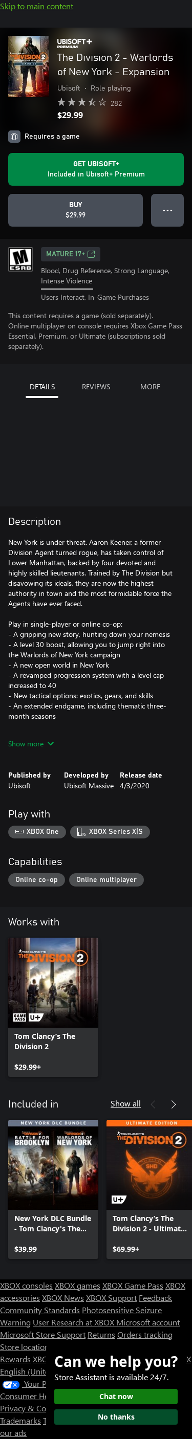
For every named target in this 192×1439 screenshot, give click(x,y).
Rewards (15, 1359)
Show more (26, 743)
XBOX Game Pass (132, 1285)
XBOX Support (111, 1297)
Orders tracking (145, 1334)
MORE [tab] (150, 386)
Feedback (155, 1297)
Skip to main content (36, 6)
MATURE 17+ (65, 254)
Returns (101, 1334)
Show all (126, 1103)
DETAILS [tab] (42, 386)
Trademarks (20, 1420)
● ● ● (168, 210)
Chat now (116, 1396)
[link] (53, 1007)
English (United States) (40, 1371)
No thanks (116, 1417)
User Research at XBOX (74, 1322)
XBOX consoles (26, 1285)
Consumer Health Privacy (45, 1395)
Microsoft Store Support (43, 1334)
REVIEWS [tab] (96, 386)
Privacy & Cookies (32, 1408)
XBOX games (77, 1285)
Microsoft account (148, 1322)
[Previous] (153, 1104)
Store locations (26, 1346)
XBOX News (63, 1297)
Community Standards (40, 1309)
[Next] (173, 1104)
